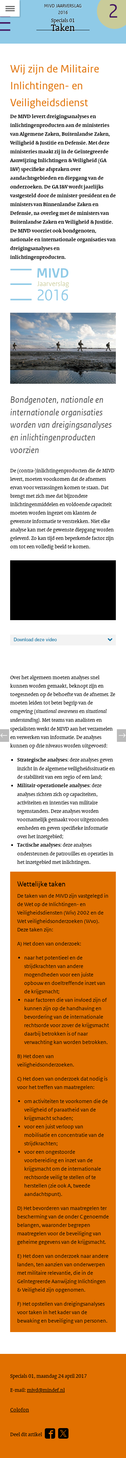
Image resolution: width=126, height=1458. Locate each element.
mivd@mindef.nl (46, 1389)
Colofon (19, 1409)
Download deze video (35, 639)
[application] (63, 590)
